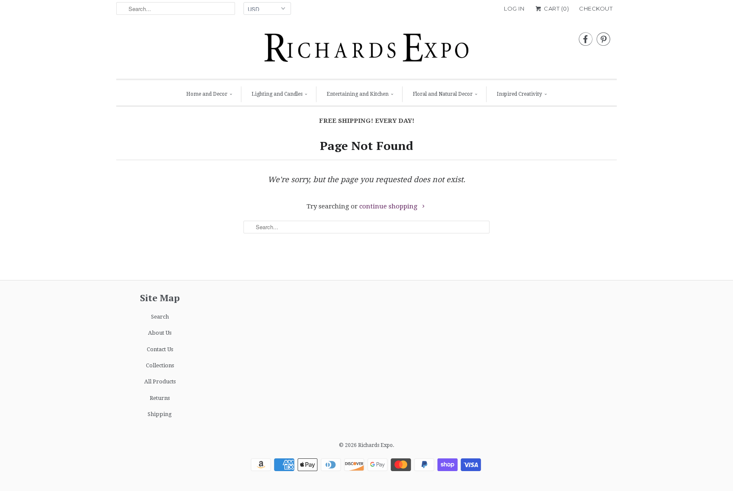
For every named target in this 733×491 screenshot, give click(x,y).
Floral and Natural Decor (443, 94)
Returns (160, 398)
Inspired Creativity (519, 94)
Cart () (556, 8)
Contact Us (160, 349)
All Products (160, 381)
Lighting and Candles (277, 94)
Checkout (596, 8)
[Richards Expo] (366, 50)
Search (160, 316)
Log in (514, 8)
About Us (159, 333)
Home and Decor (206, 94)
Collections (160, 365)
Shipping (160, 414)
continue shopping (389, 206)
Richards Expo (375, 445)
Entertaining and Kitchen (358, 94)
